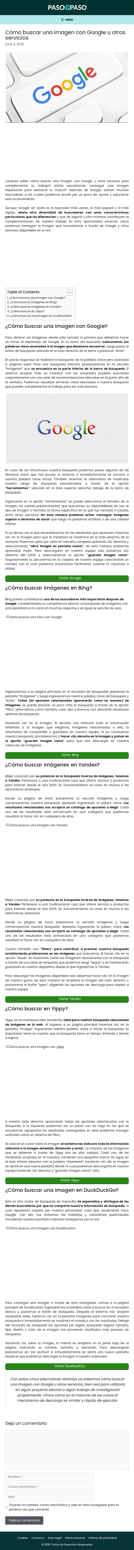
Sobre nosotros (75, 1538)
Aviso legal (55, 1538)
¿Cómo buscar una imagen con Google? (37, 298)
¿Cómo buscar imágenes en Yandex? (36, 307)
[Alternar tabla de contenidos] (68, 293)
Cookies (22, 1538)
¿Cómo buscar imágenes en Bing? (33, 302)
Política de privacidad (103, 1538)
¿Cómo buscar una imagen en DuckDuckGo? (41, 316)
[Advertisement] (67, 153)
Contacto (37, 1538)
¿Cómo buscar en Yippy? (27, 311)
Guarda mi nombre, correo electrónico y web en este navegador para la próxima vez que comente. (64, 1507)
